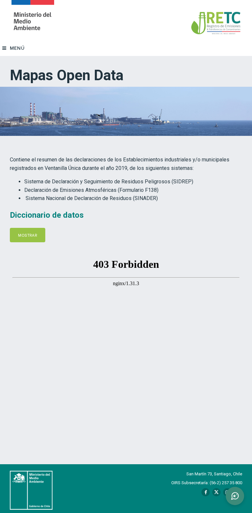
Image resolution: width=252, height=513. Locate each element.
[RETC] (32, 20)
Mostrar (27, 235)
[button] (235, 496)
